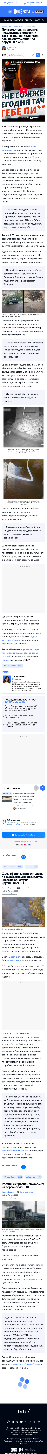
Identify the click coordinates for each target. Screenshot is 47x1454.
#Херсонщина (31, 1177)
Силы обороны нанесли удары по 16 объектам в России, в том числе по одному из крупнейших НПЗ (20, 708)
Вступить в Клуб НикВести (25, 835)
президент (13, 960)
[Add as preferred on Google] (10, 12)
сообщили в (17, 1255)
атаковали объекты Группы (26, 1364)
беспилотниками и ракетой (15, 1150)
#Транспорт (30, 1392)
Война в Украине (14, 701)
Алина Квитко (12, 47)
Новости (10, 26)
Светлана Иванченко (28, 888)
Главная (4, 26)
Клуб (40, 11)
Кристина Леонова (26, 1192)
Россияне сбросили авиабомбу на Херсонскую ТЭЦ (19, 716)
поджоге (6, 659)
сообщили (16, 956)
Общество (17, 26)
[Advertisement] (23, 590)
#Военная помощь (10, 1392)
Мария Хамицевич (28, 1413)
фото (37, 20)
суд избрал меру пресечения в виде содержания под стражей (20, 653)
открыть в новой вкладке (9, 894)
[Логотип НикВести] (22, 11)
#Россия (29, 867)
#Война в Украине (9, 666)
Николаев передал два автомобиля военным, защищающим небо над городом (20, 724)
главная (8, 20)
